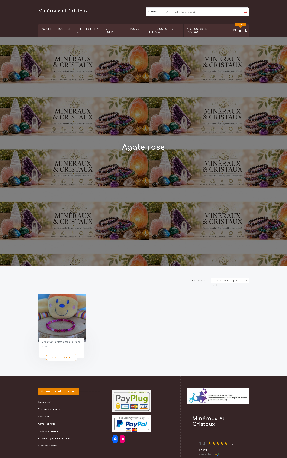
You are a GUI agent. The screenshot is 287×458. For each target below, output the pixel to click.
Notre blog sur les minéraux (161, 30)
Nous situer (44, 402)
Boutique (64, 29)
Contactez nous (46, 424)
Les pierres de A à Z (87, 30)
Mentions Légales (48, 445)
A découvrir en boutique (197, 30)
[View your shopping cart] (240, 30)
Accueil (47, 29)
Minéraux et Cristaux (63, 11)
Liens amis (43, 416)
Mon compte (110, 30)
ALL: (205, 280)
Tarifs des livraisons (49, 431)
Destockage (133, 29)
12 (198, 280)
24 (201, 280)
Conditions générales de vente (54, 438)
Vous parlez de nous (49, 409)
